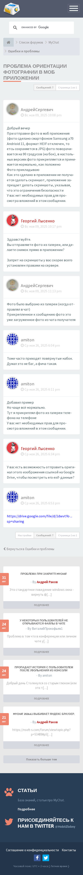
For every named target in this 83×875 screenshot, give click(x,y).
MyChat (53, 42)
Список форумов (31, 42)
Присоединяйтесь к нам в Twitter (46, 823)
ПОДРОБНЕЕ (41, 605)
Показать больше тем (41, 759)
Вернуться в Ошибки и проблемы (30, 549)
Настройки (24, 535)
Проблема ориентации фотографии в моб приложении (35, 72)
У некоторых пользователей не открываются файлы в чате (44, 622)
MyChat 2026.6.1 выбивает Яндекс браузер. (44, 714)
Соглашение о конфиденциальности (32, 850)
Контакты (69, 850)
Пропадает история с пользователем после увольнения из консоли (44, 669)
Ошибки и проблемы (24, 51)
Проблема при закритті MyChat (44, 573)
